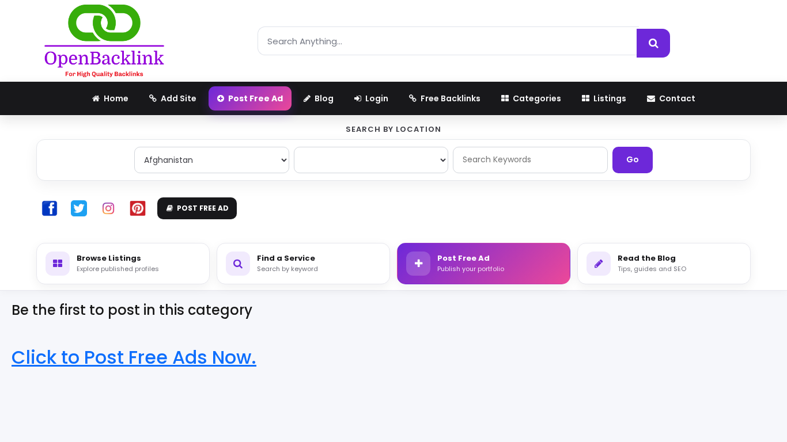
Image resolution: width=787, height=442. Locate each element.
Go (632, 159)
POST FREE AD (203, 208)
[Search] (653, 43)
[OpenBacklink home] (104, 41)
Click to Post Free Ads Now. (134, 357)
